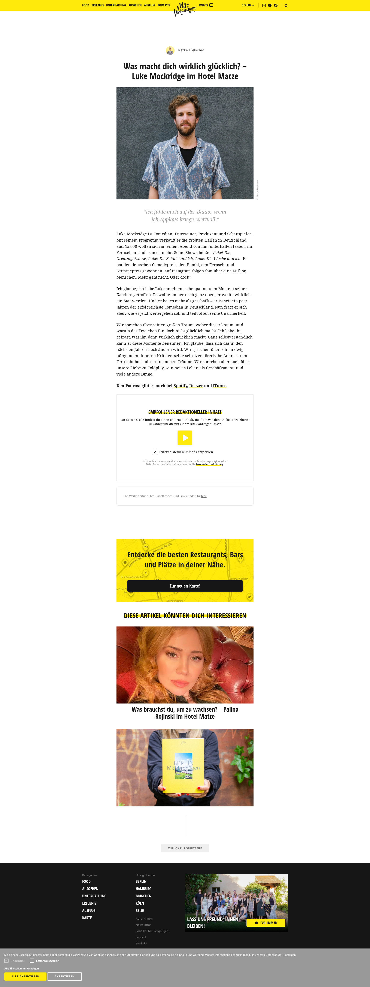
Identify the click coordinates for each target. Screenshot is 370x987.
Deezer (196, 385)
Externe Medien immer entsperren (186, 452)
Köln (140, 903)
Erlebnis (89, 903)
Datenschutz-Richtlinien (281, 954)
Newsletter (143, 924)
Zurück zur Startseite (185, 848)
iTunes (219, 385)
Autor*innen (144, 918)
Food (86, 881)
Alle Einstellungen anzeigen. (22, 968)
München (143, 896)
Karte (87, 918)
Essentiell (18, 961)
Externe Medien (48, 961)
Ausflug (88, 910)
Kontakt (141, 937)
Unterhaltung (94, 896)
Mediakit (141, 943)
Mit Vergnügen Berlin (185, 9)
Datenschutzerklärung (209, 464)
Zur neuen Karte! (185, 586)
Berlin (141, 881)
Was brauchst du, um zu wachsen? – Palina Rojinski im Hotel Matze (185, 713)
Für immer (268, 922)
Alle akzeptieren (25, 976)
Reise (140, 910)
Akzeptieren (65, 976)
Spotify (180, 385)
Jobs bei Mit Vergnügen (152, 931)
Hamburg (143, 888)
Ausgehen (90, 888)
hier (204, 496)
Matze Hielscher (190, 50)
